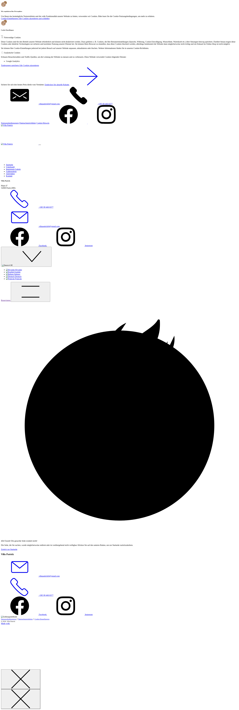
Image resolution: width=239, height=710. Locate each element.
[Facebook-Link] (69, 123)
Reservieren (6, 300)
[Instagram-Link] (106, 123)
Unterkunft (10, 167)
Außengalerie (11, 171)
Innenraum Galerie (13, 169)
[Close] (2, 35)
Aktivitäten (10, 174)
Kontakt (9, 176)
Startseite (9, 165)
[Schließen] (20, 679)
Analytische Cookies (12, 53)
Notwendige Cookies (12, 37)
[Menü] (30, 292)
